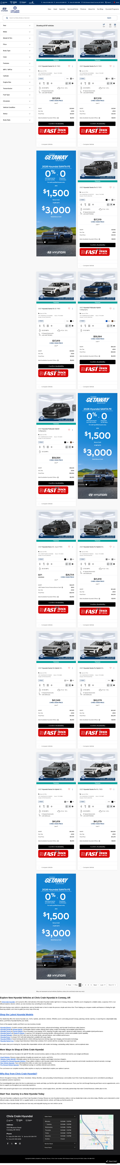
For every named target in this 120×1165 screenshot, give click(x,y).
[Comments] (66, 83)
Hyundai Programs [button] (112, 9)
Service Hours (49, 1143)
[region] (56, 113)
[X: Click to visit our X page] (12, 1143)
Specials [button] (62, 9)
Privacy (49, 1158)
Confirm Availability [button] (56, 124)
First (69, 985)
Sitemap (44, 1158)
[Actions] (72, 66)
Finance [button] (83, 9)
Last (102, 985)
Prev (76, 985)
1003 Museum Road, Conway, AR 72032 (93, 2)
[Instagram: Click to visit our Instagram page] (20, 1143)
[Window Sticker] (70, 83)
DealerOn (38, 1158)
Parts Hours (48, 1147)
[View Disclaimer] (51, 83)
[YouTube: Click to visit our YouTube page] (16, 1143)
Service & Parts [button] (73, 9)
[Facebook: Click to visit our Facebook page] (8, 1143)
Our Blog (100, 9)
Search (109, 18)
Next (96, 985)
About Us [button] (91, 9)
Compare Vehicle (46, 144)
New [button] (49, 9)
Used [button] (55, 9)
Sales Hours (48, 1116)
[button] (74, 44)
